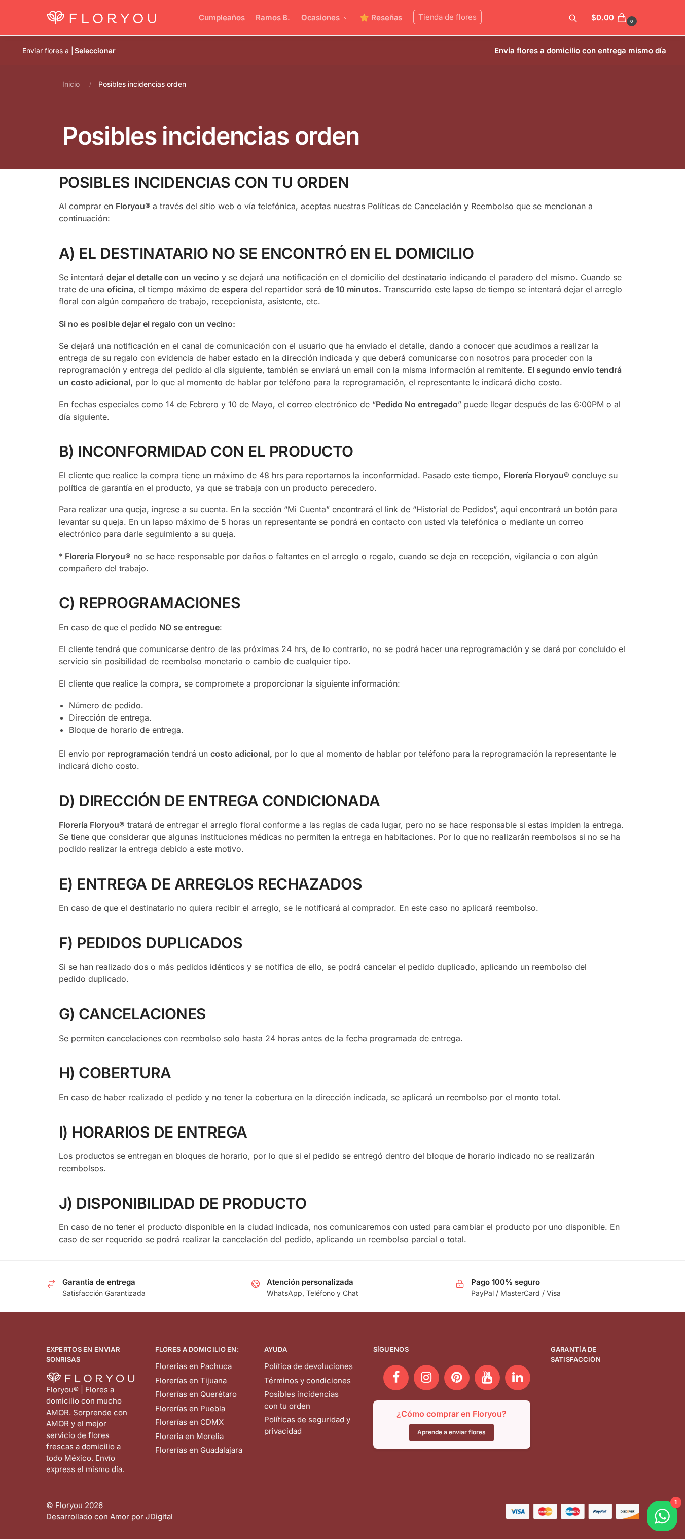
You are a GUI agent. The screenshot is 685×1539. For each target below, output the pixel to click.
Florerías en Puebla (190, 1408)
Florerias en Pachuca (193, 1366)
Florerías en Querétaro (196, 1394)
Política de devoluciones (308, 1366)
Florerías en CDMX (189, 1422)
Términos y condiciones (307, 1380)
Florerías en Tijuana (191, 1380)
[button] (615, 18)
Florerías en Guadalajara (198, 1450)
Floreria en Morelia (189, 1436)
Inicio (71, 84)
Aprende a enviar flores (451, 1432)
